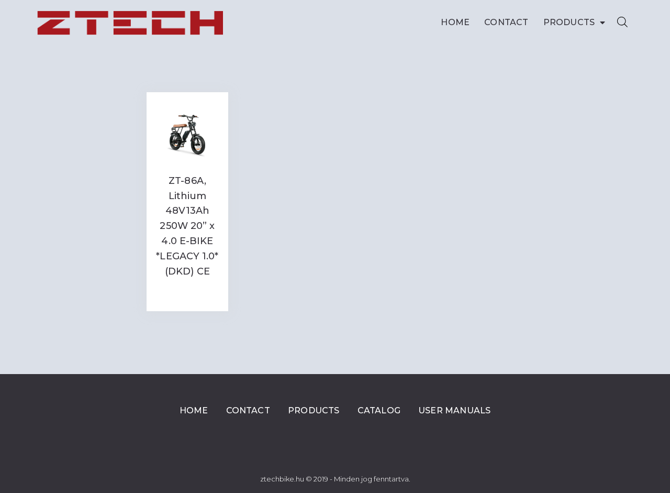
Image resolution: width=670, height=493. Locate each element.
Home (455, 22)
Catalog (379, 410)
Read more (187, 293)
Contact (506, 22)
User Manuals (454, 410)
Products (569, 22)
